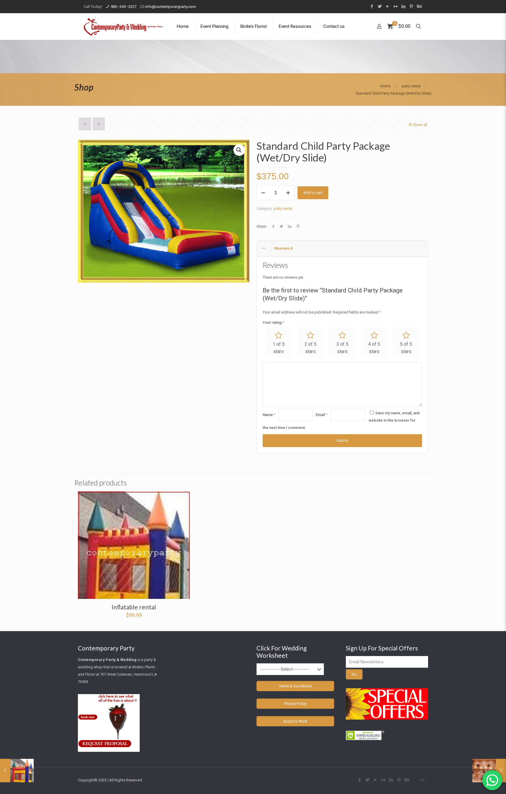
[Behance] (419, 6)
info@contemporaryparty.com (170, 6)
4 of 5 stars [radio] (374, 347)
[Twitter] (380, 6)
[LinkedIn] (403, 6)
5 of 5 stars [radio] (406, 347)
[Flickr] (395, 6)
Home (385, 86)
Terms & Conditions (295, 686)
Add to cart (312, 192)
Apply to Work (295, 721)
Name (269, 415)
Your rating (273, 322)
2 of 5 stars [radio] (311, 347)
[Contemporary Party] (123, 26)
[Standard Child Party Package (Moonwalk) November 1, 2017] (17, 770)
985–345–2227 (123, 6)
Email (321, 415)
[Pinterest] (411, 6)
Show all (420, 124)
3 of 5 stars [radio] (342, 347)
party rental (411, 86)
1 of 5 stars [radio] (279, 347)
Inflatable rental (134, 607)
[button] (239, 150)
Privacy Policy (295, 703)
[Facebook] (372, 6)
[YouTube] (387, 6)
